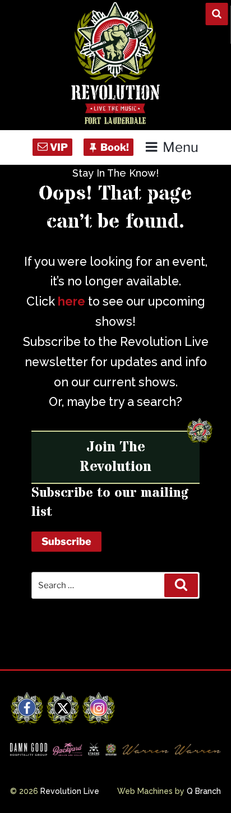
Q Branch (204, 791)
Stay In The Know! (115, 173)
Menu (180, 147)
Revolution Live (69, 791)
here (71, 301)
